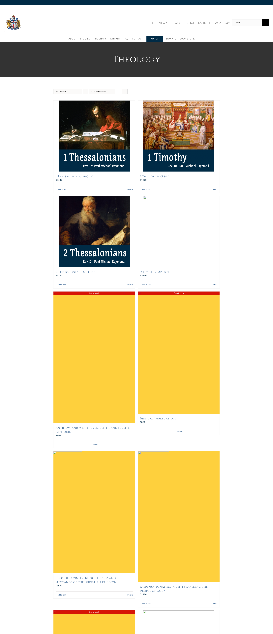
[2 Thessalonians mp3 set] (94, 231)
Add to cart (62, 189)
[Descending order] (85, 91)
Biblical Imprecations (158, 418)
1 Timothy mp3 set (154, 176)
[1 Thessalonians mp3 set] (94, 136)
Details (130, 189)
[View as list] (124, 91)
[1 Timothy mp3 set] (179, 136)
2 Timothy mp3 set (154, 272)
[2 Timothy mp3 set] (179, 231)
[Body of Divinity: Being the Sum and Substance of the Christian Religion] (94, 512)
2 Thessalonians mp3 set (75, 272)
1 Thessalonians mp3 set (75, 176)
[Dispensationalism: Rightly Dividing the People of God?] (179, 516)
